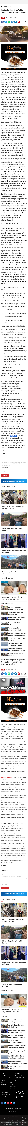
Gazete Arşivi (13, 1086)
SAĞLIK (4, 1080)
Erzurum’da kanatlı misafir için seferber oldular (13, 508)
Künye (16, 1108)
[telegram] (12, 22)
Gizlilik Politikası (13, 1111)
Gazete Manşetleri (5, 1094)
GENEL (9, 6)
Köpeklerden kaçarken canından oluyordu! (14, 551)
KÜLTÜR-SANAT (19, 1078)
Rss (6, 1108)
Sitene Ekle (10, 1108)
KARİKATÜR (18, 1075)
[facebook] (2, 22)
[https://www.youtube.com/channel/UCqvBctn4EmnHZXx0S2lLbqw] (11, 1103)
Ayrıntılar (17, 1124)
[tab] (5, 458)
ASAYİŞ (4, 1073)
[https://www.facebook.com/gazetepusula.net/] (2, 1103)
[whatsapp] (9, 22)
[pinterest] (19, 22)
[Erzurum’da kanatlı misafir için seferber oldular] (14, 497)
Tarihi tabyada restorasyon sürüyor (12, 573)
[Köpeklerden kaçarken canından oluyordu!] (14, 541)
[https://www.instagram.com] (8, 1103)
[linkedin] (15, 22)
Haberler (5, 6)
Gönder (5, 475)
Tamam (21, 1124)
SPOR (16, 1080)
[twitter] (5, 22)
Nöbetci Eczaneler (5, 1096)
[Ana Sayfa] (1, 6)
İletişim (20, 1108)
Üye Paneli (13, 1082)
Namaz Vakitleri (5, 1099)
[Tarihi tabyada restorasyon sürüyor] (14, 562)
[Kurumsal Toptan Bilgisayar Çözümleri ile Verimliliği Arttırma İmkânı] (14, 685)
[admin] (14, 1103)
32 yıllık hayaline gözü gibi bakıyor (12, 529)
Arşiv (11, 1084)
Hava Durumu (4, 1092)
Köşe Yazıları (7, 1078)
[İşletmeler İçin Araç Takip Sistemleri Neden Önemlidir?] (14, 34)
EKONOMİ (17, 1073)
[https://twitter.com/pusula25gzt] (5, 1103)
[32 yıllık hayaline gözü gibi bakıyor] (14, 519)
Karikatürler (13, 1089)
